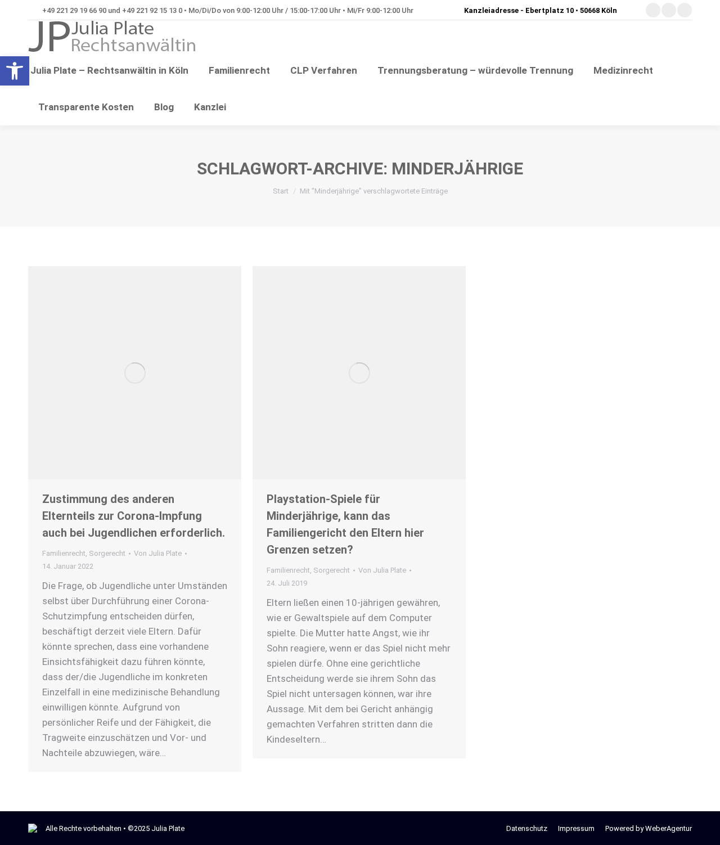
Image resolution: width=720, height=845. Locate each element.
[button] (14, 71)
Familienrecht (64, 553)
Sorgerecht (107, 553)
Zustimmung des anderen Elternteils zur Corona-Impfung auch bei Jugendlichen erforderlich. (133, 516)
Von (158, 553)
